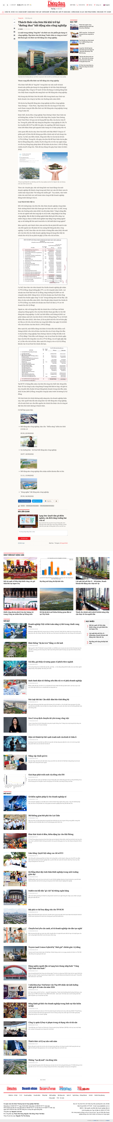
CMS (96, 1120)
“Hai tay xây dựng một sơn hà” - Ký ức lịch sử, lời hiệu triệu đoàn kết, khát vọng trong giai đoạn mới (86, 59)
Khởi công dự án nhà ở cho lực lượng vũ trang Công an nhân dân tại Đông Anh (19, 613)
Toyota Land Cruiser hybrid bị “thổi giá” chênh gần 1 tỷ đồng (54, 947)
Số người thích (64, 543)
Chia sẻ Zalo (38, 501)
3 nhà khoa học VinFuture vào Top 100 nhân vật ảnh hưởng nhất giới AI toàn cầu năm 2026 (53, 986)
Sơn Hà (22, 505)
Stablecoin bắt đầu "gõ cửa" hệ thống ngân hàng (48, 891)
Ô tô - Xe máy (107, 12)
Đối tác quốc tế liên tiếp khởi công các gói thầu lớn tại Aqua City (19, 582)
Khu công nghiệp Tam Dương (47, 505)
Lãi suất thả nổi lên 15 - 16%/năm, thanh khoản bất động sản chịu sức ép (91, 582)
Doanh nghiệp (23, 12)
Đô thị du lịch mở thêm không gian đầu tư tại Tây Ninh (55, 613)
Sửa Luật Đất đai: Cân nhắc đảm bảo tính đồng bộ (48, 699)
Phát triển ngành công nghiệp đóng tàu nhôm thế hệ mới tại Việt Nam (86, 26)
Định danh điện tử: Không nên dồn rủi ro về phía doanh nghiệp (55, 681)
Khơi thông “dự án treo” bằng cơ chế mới (45, 643)
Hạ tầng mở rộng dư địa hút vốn (52, 581)
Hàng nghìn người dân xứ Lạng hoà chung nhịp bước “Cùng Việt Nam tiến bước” (53, 967)
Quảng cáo (98, 5)
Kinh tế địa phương (90, 12)
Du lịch (82, 12)
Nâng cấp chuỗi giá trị (37, 756)
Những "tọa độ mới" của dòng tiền (42, 1060)
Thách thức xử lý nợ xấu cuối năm (42, 1041)
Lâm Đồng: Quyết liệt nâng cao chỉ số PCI (45, 853)
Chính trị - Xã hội (10, 12)
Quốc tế (60, 12)
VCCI (16, 12)
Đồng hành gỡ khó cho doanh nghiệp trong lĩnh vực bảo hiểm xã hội (54, 1005)
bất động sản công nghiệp (32, 505)
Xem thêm (43, 1079)
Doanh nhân (31, 12)
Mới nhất (13, 5)
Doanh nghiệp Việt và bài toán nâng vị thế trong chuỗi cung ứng (53, 625)
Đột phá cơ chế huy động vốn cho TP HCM (46, 910)
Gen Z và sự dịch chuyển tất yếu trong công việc (48, 718)
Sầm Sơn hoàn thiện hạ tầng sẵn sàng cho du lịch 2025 (86, 67)
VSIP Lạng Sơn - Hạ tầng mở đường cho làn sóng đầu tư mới (86, 34)
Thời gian (56, 543)
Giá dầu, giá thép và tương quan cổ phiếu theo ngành (50, 662)
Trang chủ (20, 18)
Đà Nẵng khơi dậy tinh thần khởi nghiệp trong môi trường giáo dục (53, 873)
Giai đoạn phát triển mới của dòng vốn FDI (46, 775)
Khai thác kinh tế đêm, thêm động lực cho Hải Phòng (50, 834)
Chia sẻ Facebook (25, 501)
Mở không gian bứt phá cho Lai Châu (44, 816)
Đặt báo (90, 5)
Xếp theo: (51, 543)
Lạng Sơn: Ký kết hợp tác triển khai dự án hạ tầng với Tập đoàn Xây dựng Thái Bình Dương (86, 50)
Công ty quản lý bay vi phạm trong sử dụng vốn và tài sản (52, 1022)
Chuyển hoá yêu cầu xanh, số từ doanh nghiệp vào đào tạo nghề (55, 928)
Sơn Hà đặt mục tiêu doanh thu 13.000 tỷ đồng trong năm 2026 (86, 42)
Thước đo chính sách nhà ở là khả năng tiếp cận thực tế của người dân (92, 613)
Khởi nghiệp (45, 12)
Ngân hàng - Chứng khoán (71, 12)
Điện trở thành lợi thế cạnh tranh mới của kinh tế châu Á (52, 737)
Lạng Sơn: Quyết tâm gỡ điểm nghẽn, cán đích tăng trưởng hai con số (53, 518)
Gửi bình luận (24, 538)
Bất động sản (54, 12)
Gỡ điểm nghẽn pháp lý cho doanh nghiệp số (47, 797)
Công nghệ (100, 12)
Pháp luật (38, 12)
